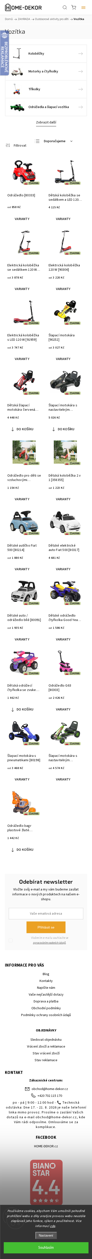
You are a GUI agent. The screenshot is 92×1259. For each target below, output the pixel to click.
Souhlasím (46, 1247)
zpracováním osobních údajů (49, 943)
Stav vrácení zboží (46, 1053)
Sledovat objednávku (46, 1039)
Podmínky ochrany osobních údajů (46, 1015)
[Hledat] (64, 7)
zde (52, 1226)
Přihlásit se (46, 927)
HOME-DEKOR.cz (46, 1146)
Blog (46, 974)
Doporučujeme (55, 141)
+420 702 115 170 (50, 1095)
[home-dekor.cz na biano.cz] (46, 1183)
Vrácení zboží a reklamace (46, 1046)
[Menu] (83, 7)
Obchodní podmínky (46, 1008)
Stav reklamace (46, 1060)
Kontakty (46, 981)
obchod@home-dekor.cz (50, 1089)
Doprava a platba (46, 1001)
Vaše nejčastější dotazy (46, 994)
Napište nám (46, 987)
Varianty (22, 219)
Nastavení (46, 1235)
